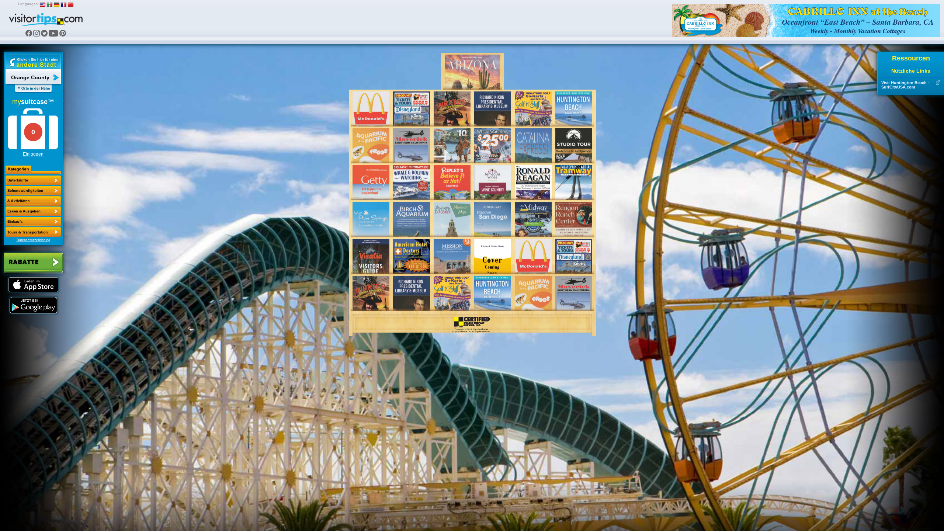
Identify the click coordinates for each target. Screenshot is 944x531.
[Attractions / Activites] (33, 190)
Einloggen (33, 154)
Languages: (28, 4)
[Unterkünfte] (33, 180)
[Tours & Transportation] (33, 221)
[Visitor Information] (33, 232)
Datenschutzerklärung (33, 240)
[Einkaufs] (33, 211)
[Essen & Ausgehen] (33, 201)
